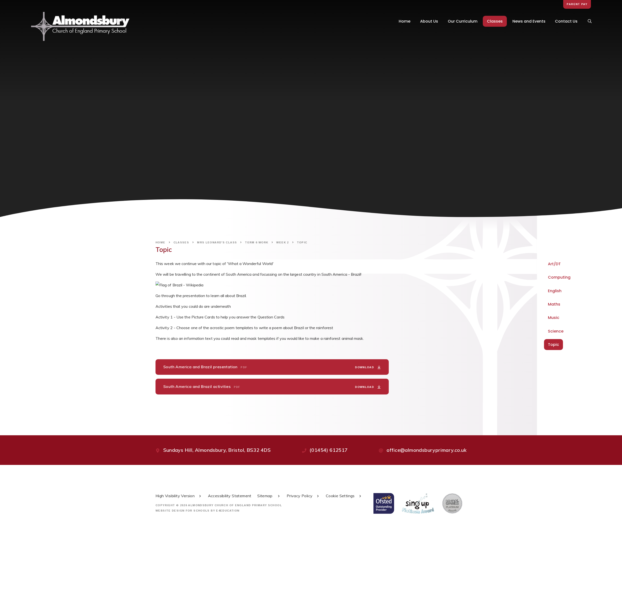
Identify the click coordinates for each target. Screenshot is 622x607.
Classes (181, 242)
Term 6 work (256, 242)
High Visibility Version (175, 495)
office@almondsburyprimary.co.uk (426, 450)
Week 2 (282, 242)
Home (160, 242)
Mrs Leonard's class (217, 242)
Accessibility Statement (229, 495)
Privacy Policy (300, 495)
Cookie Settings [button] (340, 495)
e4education (227, 510)
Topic (302, 242)
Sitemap (265, 495)
